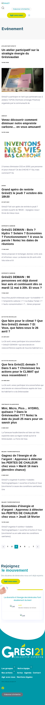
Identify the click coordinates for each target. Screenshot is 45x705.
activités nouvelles (9, 317)
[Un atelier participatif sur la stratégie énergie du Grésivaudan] (22, 80)
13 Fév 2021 (5, 522)
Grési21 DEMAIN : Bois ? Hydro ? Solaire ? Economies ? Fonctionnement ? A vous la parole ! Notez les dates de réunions (22, 237)
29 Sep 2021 (5, 202)
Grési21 (4, 116)
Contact (37, 673)
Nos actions (7, 673)
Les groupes (7, 668)
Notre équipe (24, 668)
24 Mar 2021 (6, 380)
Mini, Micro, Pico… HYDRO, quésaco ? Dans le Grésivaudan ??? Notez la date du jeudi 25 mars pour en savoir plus (22, 415)
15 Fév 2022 (5, 132)
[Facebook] (3, 688)
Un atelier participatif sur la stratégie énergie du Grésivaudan (20, 53)
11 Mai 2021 (5, 293)
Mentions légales (25, 677)
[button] (3, 8)
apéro (4, 185)
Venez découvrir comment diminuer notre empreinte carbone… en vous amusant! (21, 123)
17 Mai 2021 (5, 249)
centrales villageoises (10, 404)
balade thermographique (11, 451)
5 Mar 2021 (5, 428)
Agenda (27, 673)
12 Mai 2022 (5, 62)
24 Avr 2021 (5, 337)
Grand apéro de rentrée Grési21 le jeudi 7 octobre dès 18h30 (22, 193)
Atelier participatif (9, 46)
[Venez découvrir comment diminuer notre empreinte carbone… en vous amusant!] (22, 150)
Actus (20, 673)
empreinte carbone (8, 226)
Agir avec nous (8, 677)
